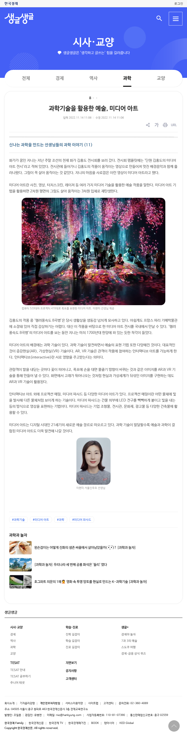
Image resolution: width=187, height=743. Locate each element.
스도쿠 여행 (128, 647)
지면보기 (71, 663)
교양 (161, 78)
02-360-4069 (139, 703)
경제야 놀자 (128, 634)
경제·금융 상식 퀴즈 (133, 653)
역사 (93, 78)
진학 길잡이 (73, 634)
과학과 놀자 (18, 535)
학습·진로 (72, 627)
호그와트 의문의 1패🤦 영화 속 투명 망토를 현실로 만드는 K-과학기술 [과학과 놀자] (90, 582)
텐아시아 (109, 723)
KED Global (126, 723)
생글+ (125, 627)
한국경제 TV (56, 723)
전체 (26, 78)
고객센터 (109, 703)
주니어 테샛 (17, 683)
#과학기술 (18, 520)
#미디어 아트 (41, 520)
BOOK (95, 723)
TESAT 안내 (17, 670)
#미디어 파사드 (81, 520)
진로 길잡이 (73, 647)
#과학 (60, 520)
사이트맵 (93, 703)
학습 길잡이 (73, 641)
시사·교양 (93, 42)
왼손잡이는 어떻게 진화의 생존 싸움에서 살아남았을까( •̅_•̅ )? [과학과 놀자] (85, 547)
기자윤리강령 (27, 703)
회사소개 (10, 703)
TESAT (15, 663)
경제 (60, 78)
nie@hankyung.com (68, 715)
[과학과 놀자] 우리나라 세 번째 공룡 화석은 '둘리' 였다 (70, 565)
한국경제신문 (36, 723)
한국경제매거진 (77, 723)
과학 (127, 78)
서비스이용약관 (74, 703)
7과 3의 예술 (129, 641)
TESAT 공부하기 (20, 676)
